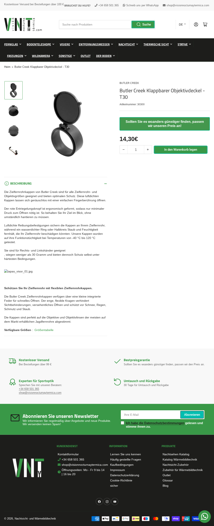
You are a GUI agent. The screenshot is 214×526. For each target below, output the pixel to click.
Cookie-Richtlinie (121, 480)
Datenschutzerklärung (124, 475)
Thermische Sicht (156, 44)
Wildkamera (41, 56)
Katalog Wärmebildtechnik (180, 459)
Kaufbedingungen (122, 464)
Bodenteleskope (39, 44)
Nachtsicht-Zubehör (176, 464)
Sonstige (65, 56)
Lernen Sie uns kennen (125, 454)
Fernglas (11, 44)
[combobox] (107, 24)
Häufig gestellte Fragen (125, 459)
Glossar (168, 480)
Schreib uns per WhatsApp (142, 5)
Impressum (117, 470)
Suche (146, 24)
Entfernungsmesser (94, 44)
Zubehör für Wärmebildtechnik (183, 470)
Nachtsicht (126, 44)
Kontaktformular (68, 454)
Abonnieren (192, 415)
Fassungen (15, 56)
